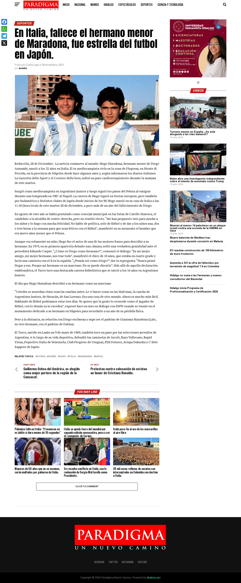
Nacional (80, 4)
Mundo (95, 4)
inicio (66, 4)
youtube (142, 562)
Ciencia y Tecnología (170, 4)
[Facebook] (4, 21)
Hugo (62, 356)
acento (23, 68)
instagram (127, 562)
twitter (113, 562)
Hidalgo (108, 4)
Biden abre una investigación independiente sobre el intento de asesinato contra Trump (197, 180)
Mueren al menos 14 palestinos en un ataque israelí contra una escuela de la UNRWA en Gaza (198, 228)
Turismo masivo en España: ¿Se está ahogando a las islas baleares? (192, 133)
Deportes (147, 4)
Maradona (85, 356)
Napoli (99, 356)
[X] (4, 43)
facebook (99, 562)
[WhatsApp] (4, 28)
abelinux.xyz (154, 577)
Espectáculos (127, 4)
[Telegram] (4, 35)
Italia (72, 356)
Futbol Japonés (46, 356)
